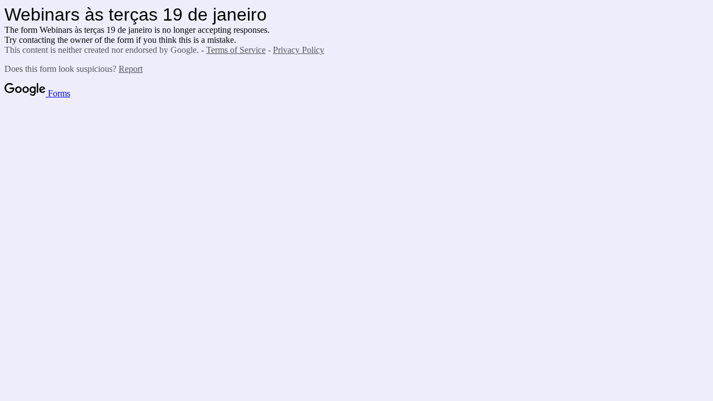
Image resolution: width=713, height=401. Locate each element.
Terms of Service (236, 50)
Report (131, 69)
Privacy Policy (298, 50)
